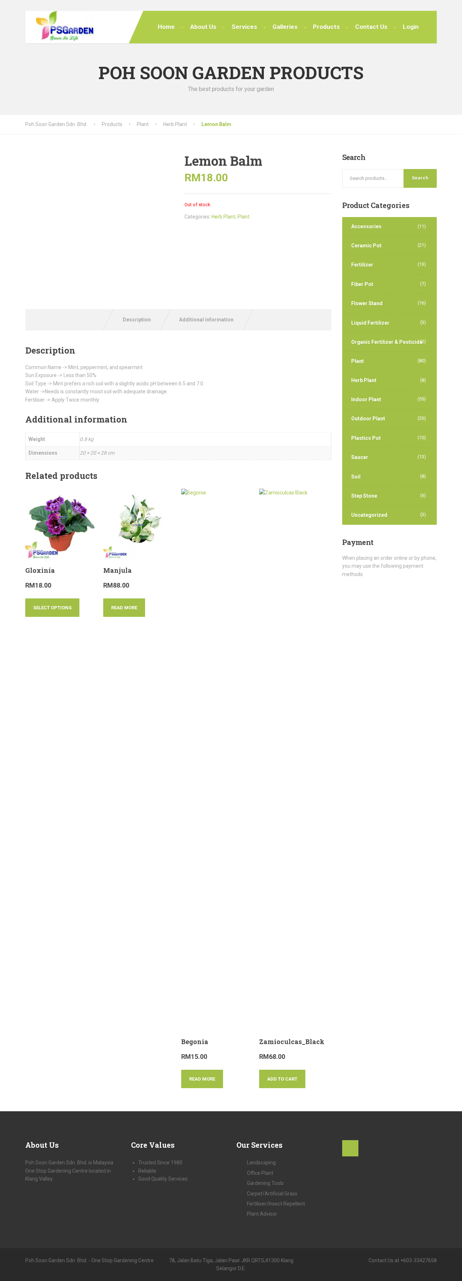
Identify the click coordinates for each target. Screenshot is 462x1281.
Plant (243, 217)
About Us (203, 26)
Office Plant (260, 1173)
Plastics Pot (366, 438)
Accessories (366, 226)
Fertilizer (362, 265)
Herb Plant (223, 217)
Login (411, 26)
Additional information (206, 320)
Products (326, 26)
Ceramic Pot (366, 245)
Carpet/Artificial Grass (272, 1193)
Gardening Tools (265, 1183)
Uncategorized (369, 515)
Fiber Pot (362, 284)
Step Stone (364, 496)
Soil (356, 477)
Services (244, 26)
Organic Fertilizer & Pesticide (386, 342)
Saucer (359, 457)
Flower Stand (367, 303)
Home (166, 26)
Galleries (285, 26)
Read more (124, 607)
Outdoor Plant (368, 418)
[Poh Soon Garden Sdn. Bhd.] (59, 27)
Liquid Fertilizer (370, 323)
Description (137, 320)
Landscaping (261, 1162)
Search (420, 178)
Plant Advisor (262, 1214)
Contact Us (371, 26)
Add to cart (282, 1079)
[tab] (137, 319)
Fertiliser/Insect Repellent (276, 1204)
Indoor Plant (366, 399)
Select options (52, 607)
